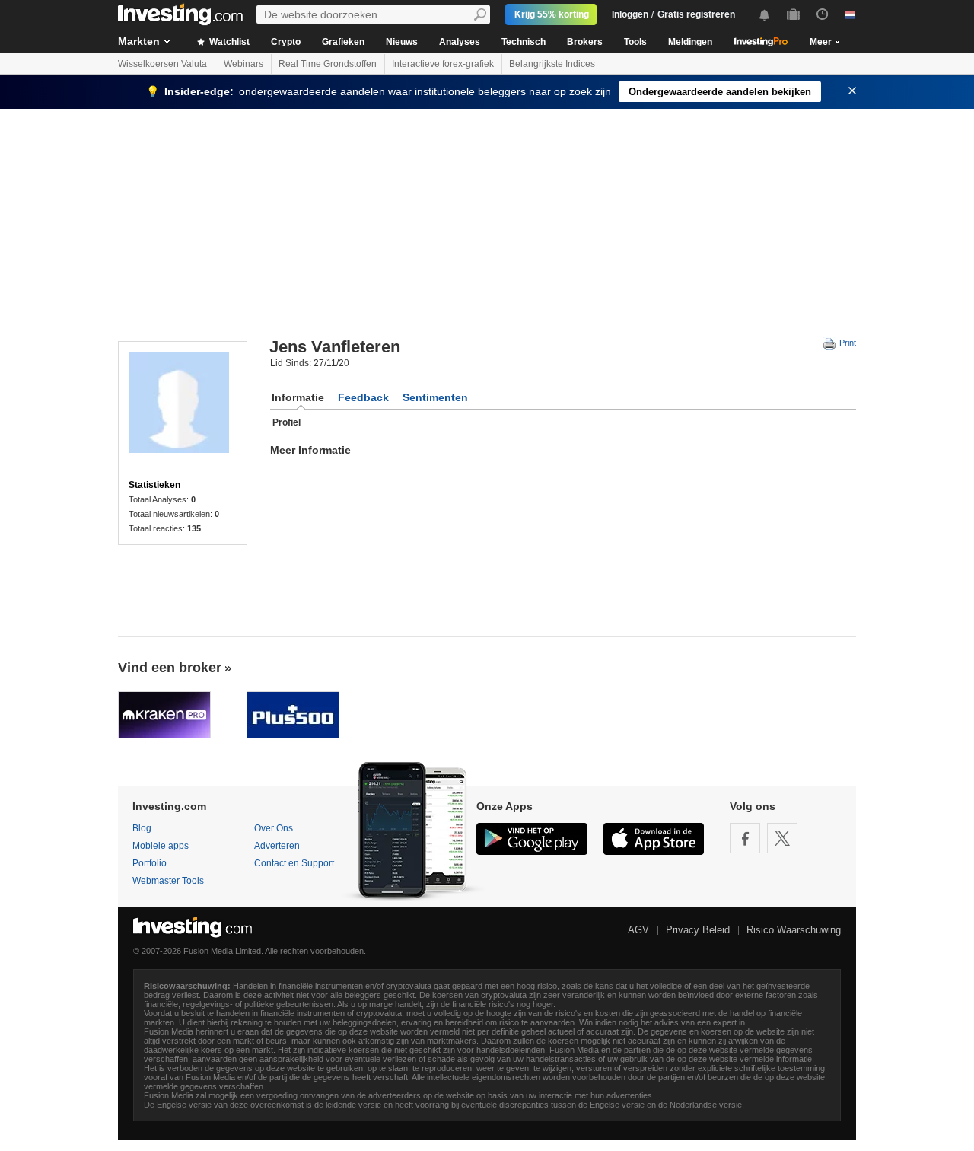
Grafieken (343, 42)
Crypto (286, 42)
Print (846, 342)
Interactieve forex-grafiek (443, 64)
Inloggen (630, 14)
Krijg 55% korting (551, 14)
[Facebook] (745, 838)
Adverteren (277, 845)
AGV (638, 930)
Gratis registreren (696, 14)
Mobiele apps (160, 845)
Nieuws (402, 42)
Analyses (459, 42)
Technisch (523, 42)
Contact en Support (294, 863)
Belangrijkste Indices (552, 64)
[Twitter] (782, 838)
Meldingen (690, 42)
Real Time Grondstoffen (328, 64)
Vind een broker (169, 667)
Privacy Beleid (698, 930)
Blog (141, 828)
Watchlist (228, 42)
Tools (635, 42)
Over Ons (273, 828)
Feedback (363, 397)
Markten (139, 41)
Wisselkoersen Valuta (162, 64)
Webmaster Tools (168, 880)
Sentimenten (435, 397)
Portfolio (149, 863)
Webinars (243, 64)
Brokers (585, 42)
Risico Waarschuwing (793, 930)
